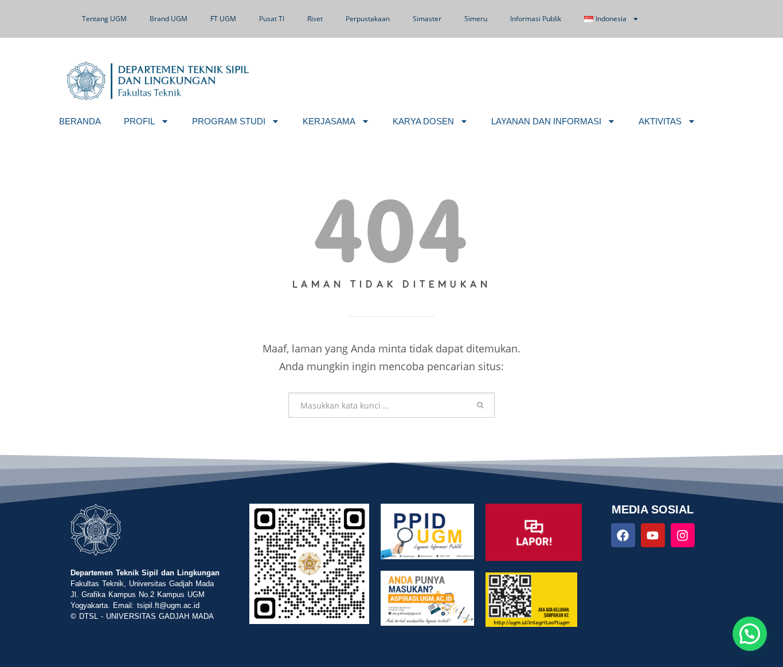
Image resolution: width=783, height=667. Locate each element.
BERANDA (80, 121)
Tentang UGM (104, 18)
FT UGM (223, 18)
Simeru (475, 18)
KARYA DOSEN (423, 121)
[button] (750, 634)
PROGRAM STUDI (228, 121)
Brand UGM (168, 18)
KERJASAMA (329, 121)
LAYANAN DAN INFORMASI (546, 121)
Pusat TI (271, 18)
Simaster (427, 18)
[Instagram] (683, 535)
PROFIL (139, 121)
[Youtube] (653, 535)
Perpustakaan (368, 18)
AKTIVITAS (660, 121)
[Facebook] (623, 535)
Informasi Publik (535, 18)
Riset (315, 18)
